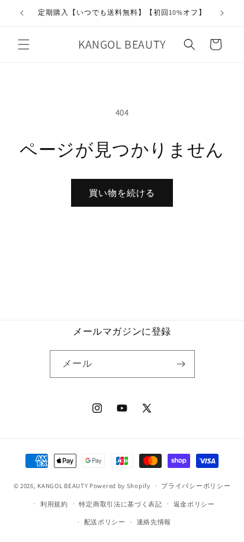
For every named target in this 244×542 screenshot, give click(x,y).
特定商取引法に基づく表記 (120, 504)
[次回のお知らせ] (222, 13)
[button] (24, 44)
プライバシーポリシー (195, 486)
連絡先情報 (154, 522)
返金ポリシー (194, 504)
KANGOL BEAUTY (62, 486)
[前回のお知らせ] (22, 13)
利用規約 (54, 504)
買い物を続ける (122, 192)
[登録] (181, 364)
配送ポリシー (105, 522)
